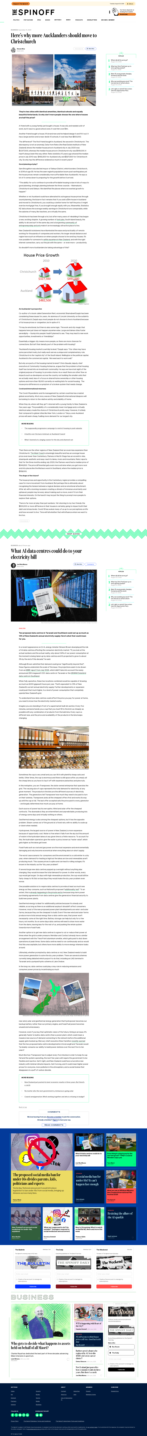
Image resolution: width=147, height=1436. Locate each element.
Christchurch (79, 49)
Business (14, 30)
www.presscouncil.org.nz (34, 1429)
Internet (13, 1398)
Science (13, 1404)
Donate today (124, 14)
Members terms (91, 1394)
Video (12, 1391)
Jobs (75, 1394)
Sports (38, 1398)
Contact (63, 1391)
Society (38, 1391)
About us (63, 1394)
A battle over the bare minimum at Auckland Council (44, 434)
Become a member (107, 20)
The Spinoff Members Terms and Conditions (37, 1421)
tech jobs (60, 219)
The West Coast (37, 453)
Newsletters (92, 20)
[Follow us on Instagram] (24, 1416)
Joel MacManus (22, 564)
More (68, 20)
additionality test (72, 889)
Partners (13, 1401)
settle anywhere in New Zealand (56, 239)
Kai (12, 1394)
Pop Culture (28, 20)
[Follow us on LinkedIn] (27, 1416)
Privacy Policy (14, 1421)
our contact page (92, 1427)
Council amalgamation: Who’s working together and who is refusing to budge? (54, 1096)
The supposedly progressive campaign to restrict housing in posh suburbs (53, 428)
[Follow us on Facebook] (13, 1416)
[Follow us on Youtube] (20, 1416)
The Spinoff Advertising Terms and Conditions (70, 1421)
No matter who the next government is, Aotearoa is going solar (49, 1091)
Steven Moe (21, 49)
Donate (88, 1391)
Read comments (53, 1125)
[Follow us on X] (16, 1416)
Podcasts (79, 20)
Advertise (77, 1391)
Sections (57, 20)
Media (38, 1401)
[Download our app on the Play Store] (41, 1416)
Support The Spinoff (20, 4)
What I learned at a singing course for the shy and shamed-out (48, 440)
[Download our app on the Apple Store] (37, 1416)
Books (47, 20)
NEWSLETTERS (121, 1304)
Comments (90, 564)
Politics (16, 20)
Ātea (39, 20)
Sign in (131, 3)
